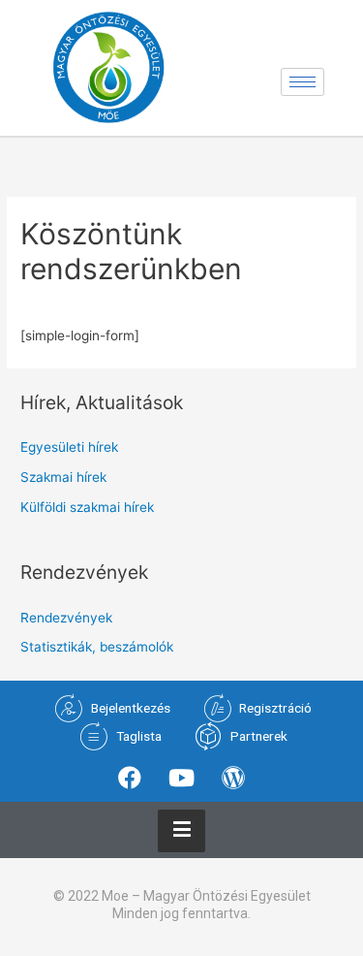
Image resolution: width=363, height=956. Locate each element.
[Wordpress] (233, 777)
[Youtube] (181, 777)
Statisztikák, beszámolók (96, 646)
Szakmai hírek (63, 477)
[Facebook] (129, 777)
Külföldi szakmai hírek (87, 507)
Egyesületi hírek (69, 447)
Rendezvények (66, 617)
